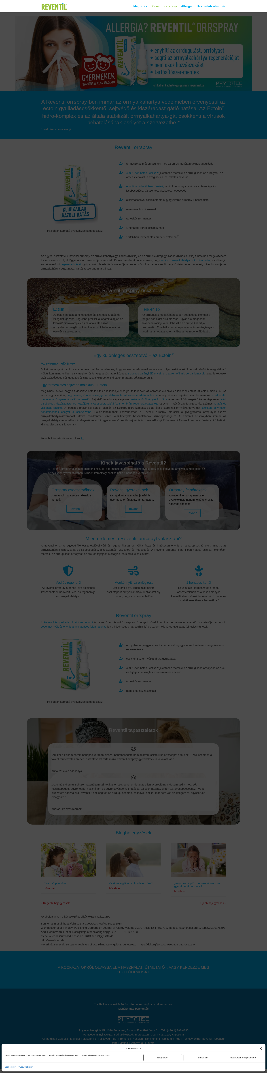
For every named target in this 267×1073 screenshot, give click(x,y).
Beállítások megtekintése (243, 1057)
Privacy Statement (25, 1067)
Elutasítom (202, 1057)
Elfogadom (162, 1057)
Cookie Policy (10, 1067)
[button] (260, 1048)
